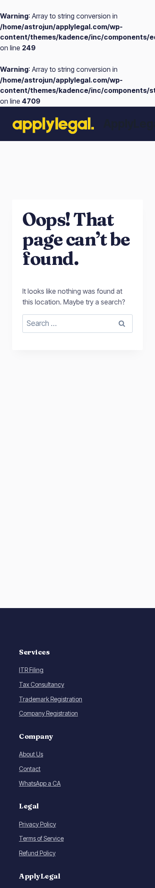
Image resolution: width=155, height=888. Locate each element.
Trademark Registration (50, 699)
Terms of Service (41, 838)
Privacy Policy (37, 824)
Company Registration (48, 713)
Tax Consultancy (41, 684)
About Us (31, 754)
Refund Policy (37, 853)
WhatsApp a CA (40, 783)
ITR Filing (31, 669)
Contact (29, 768)
